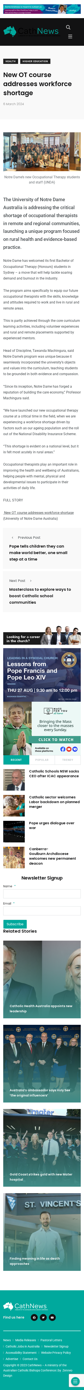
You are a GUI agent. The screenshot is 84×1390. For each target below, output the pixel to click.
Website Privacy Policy (56, 1352)
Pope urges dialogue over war (52, 825)
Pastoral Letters (51, 1340)
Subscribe (15, 924)
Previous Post (29, 537)
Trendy (67, 759)
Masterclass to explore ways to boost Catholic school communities (40, 596)
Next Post (17, 580)
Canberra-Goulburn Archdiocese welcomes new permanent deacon (52, 856)
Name (9, 886)
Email (9, 903)
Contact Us (30, 1359)
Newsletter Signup (56, 1346)
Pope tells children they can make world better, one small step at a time (38, 552)
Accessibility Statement (21, 1352)
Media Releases (25, 1340)
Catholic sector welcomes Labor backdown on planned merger (54, 802)
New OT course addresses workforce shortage (38, 513)
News (7, 1340)
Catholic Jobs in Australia (23, 1346)
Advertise (12, 1359)
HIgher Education (35, 61)
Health (11, 61)
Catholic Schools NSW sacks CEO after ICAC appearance (54, 774)
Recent (16, 759)
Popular (42, 759)
